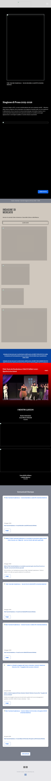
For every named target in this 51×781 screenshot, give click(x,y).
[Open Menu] (47, 4)
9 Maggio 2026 (7, 564)
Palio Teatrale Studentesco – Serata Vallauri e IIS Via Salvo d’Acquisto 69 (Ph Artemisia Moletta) (24, 738)
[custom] (27, 767)
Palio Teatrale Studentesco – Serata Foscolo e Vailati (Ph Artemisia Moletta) (20, 652)
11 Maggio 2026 (7, 523)
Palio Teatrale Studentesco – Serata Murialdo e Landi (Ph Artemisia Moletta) (25, 84)
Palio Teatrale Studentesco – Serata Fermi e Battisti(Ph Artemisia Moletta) (20, 611)
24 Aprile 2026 (7, 736)
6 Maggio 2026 (7, 609)
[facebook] (24, 767)
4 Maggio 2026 (7, 650)
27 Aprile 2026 (7, 690)
